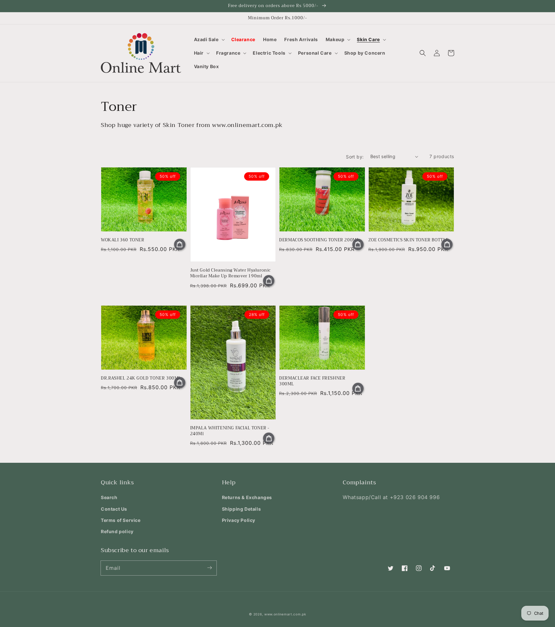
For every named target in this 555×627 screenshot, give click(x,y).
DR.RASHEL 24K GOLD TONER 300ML (141, 378)
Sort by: (355, 156)
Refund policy (117, 531)
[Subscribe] (209, 568)
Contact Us (114, 509)
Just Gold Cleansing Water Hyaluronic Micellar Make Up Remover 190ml (230, 273)
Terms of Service (121, 520)
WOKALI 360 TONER (123, 240)
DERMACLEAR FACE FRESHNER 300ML (312, 381)
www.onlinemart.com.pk (285, 614)
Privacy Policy (238, 520)
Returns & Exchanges (247, 497)
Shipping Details (241, 509)
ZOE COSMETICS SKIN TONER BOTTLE (408, 240)
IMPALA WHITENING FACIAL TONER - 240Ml (230, 431)
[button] (208, 39)
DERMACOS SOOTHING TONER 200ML (319, 240)
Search (109, 497)
